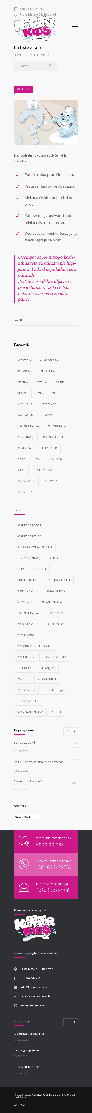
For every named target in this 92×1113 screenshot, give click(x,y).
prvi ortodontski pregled (35, 646)
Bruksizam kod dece (27, 1067)
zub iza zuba (26, 690)
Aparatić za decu (29, 525)
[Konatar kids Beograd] (43, 28)
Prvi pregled (49, 448)
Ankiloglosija (49, 360)
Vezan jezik (48, 668)
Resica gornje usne (26, 1050)
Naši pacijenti (26, 415)
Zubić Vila (51, 481)
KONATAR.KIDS (56, 591)
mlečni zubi (25, 602)
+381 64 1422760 (53, 867)
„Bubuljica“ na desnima (29, 1033)
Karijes (21, 393)
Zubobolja (24, 492)
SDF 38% (56, 459)
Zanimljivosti (26, 481)
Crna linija (47, 371)
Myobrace (49, 404)
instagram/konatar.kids (36, 1005)
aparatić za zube (29, 536)
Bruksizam (24, 371)
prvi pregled (25, 657)
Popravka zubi (53, 437)
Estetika (22, 382)
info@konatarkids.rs (34, 987)
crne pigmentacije (29, 558)
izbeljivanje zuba (58, 580)
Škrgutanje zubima (30, 712)
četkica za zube (28, 701)
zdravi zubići (47, 679)
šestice (56, 712)
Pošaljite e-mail (53, 889)
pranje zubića (55, 624)
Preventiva (24, 448)
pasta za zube (57, 613)
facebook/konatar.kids (35, 996)
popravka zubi (27, 624)
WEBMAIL (20, 1105)
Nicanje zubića (52, 602)
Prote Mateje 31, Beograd (37, 969)
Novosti (49, 415)
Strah (21, 470)
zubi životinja (53, 690)
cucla (54, 558)
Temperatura (43, 470)
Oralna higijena (28, 426)
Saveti (18, 320)
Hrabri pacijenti (28, 580)
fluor (21, 569)
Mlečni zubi (25, 404)
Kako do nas (50, 844)
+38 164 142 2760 (32, 9)
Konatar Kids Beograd (46, 1094)
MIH (54, 393)
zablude (23, 679)
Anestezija (24, 360)
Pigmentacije (25, 437)
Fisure (60, 382)
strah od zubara (54, 657)
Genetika (40, 569)
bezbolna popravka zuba (34, 547)
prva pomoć (25, 635)
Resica (21, 459)
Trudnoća (24, 668)
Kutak (39, 393)
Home (17, 55)
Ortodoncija (57, 426)
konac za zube (27, 591)
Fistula (42, 382)
